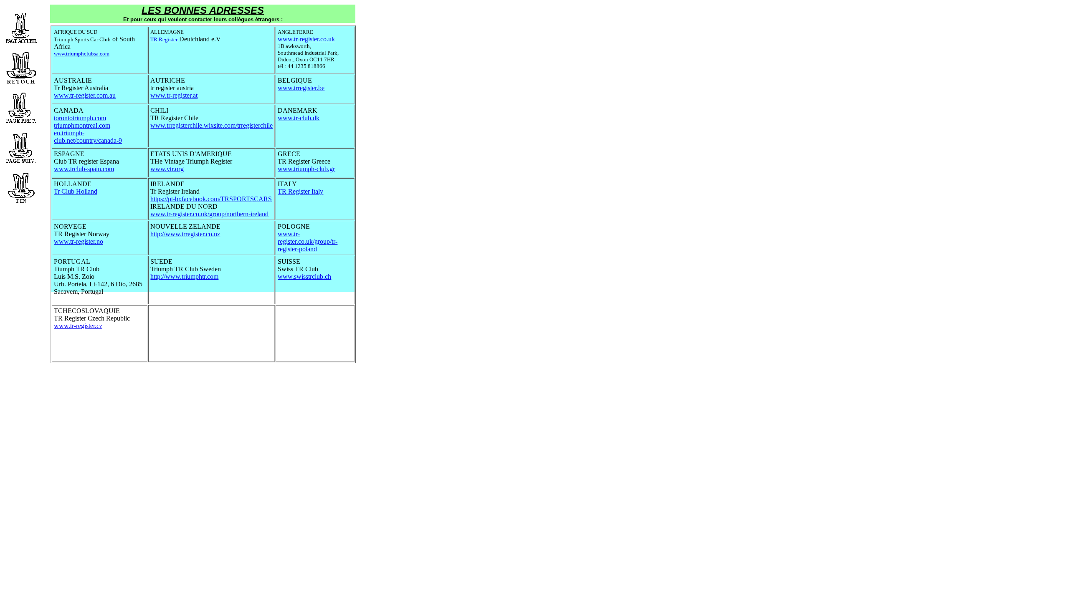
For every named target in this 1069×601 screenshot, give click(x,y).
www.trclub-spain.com (84, 168)
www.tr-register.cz (78, 325)
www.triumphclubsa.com (81, 54)
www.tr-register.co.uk (306, 39)
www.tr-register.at (174, 95)
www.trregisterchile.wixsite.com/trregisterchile (211, 125)
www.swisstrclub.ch (304, 276)
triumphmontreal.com (82, 125)
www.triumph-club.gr (306, 168)
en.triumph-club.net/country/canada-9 (88, 136)
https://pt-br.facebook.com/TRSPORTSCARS (211, 198)
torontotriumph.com (80, 117)
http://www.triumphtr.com (184, 276)
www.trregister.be (301, 87)
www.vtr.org (167, 168)
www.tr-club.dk (298, 117)
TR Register (163, 39)
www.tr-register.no (78, 241)
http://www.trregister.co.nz (185, 233)
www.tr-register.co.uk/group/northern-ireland (209, 213)
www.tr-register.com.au (85, 95)
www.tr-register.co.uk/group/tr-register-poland (307, 241)
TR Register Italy (300, 191)
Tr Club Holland (75, 191)
